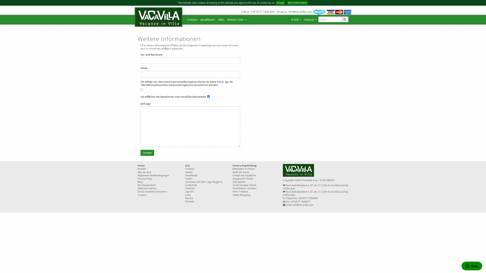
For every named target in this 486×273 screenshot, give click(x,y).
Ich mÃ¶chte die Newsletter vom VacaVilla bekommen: (173, 96)
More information (297, 2)
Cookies (142, 195)
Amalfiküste (207, 19)
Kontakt (142, 168)
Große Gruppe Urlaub (244, 185)
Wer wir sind (144, 172)
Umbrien (190, 188)
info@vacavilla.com (300, 11)
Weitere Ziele (235, 19)
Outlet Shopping (241, 195)
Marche (189, 198)
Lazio (188, 195)
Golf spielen (239, 182)
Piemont (189, 201)
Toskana (192, 19)
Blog (140, 182)
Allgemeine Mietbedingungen (153, 175)
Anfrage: (145, 103)
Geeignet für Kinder (243, 178)
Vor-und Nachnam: (151, 54)
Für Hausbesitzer (147, 185)
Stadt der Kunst (241, 172)
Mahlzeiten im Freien (244, 168)
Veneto (189, 172)
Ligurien (189, 191)
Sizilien (188, 178)
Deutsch (309, 19)
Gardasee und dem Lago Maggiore (204, 182)
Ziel (187, 165)
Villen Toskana (240, 191)
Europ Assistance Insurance (152, 191)
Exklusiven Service (147, 188)
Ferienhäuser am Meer (245, 188)
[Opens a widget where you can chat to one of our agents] (471, 266)
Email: (144, 68)
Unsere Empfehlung (244, 165)
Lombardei (191, 185)
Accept (280, 2)
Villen (221, 19)
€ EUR (295, 19)
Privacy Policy (145, 178)
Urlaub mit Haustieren (244, 175)
